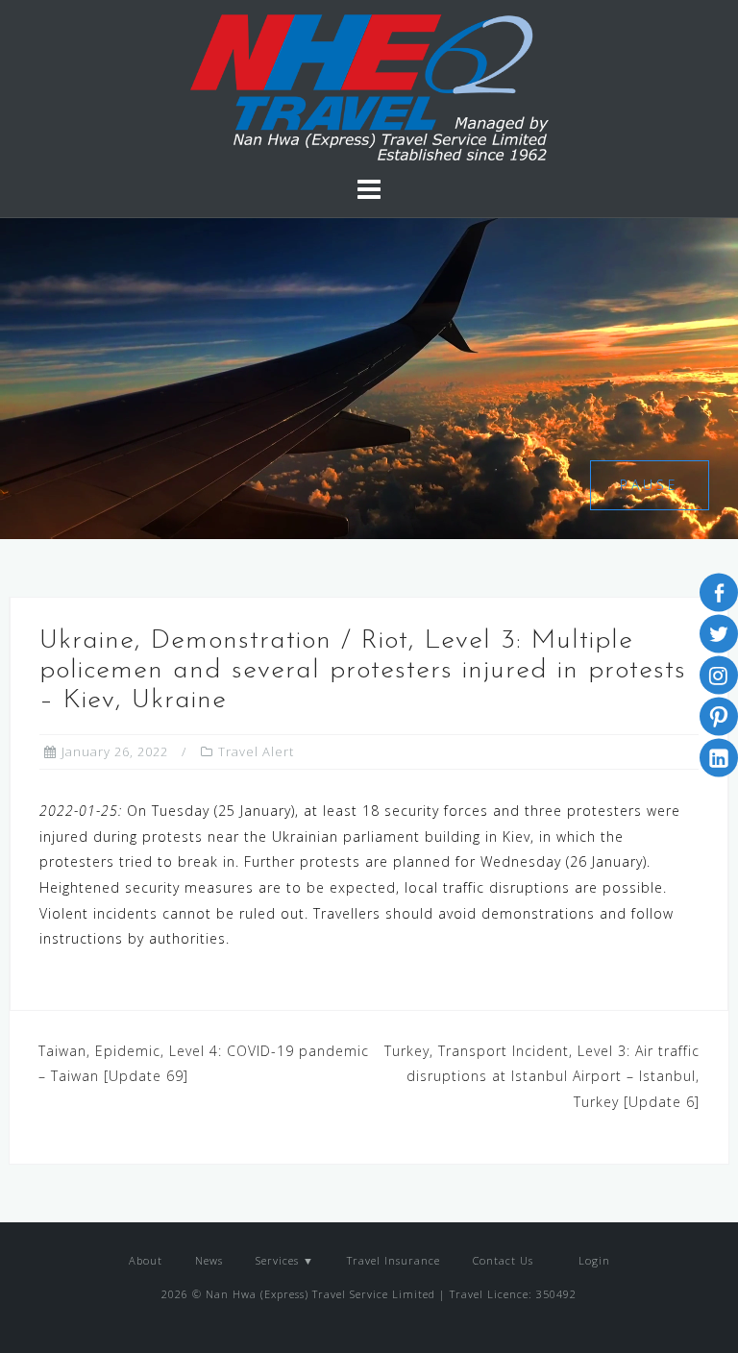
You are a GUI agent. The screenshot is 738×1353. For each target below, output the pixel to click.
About (145, 1260)
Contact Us (503, 1260)
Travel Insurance (393, 1260)
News (209, 1260)
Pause (649, 485)
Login (592, 1260)
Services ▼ (285, 1260)
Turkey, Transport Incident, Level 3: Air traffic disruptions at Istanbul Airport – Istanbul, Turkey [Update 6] (542, 1076)
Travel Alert (256, 751)
